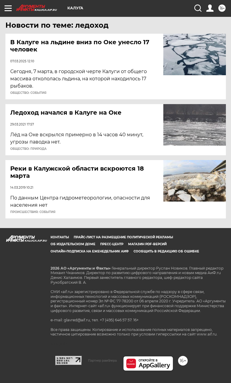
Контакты (60, 237)
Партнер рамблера (102, 360)
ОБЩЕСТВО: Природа (28, 148)
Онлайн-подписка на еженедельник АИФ (90, 251)
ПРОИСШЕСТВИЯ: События (32, 212)
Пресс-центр (111, 244)
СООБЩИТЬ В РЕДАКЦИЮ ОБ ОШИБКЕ (166, 251)
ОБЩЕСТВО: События (28, 92)
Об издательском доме (73, 244)
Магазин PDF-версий (147, 244)
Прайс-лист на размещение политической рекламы (123, 237)
